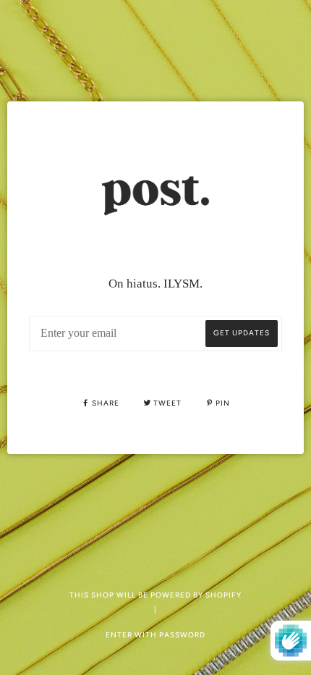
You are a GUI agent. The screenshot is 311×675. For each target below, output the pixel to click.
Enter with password (155, 635)
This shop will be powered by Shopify (155, 595)
